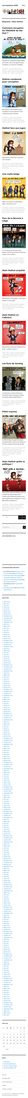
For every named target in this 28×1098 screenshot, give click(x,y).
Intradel (13, 71)
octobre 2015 (7, 864)
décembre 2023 (8, 665)
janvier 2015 (7, 882)
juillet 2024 (7, 650)
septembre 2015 (8, 866)
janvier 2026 (7, 614)
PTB (17, 452)
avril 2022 (6, 705)
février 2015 (7, 880)
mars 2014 (6, 901)
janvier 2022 (7, 711)
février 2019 (7, 783)
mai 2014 (6, 897)
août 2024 (6, 648)
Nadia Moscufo (5, 452)
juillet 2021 (7, 724)
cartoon (21, 70)
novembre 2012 (8, 933)
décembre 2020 (8, 738)
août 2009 (6, 1011)
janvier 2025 (7, 638)
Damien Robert (5, 450)
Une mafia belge (10, 174)
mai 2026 (6, 606)
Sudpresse (9, 118)
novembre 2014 (8, 886)
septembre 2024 (8, 646)
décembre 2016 (8, 836)
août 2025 (6, 624)
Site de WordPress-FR (10, 1068)
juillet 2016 (7, 846)
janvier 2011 (7, 976)
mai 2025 (6, 630)
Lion (24, 402)
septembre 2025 (8, 622)
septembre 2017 (8, 817)
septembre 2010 (8, 984)
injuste (10, 355)
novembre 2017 (8, 813)
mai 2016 (6, 850)
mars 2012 (6, 947)
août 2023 (6, 673)
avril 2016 (6, 852)
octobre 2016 (7, 840)
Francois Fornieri (14, 261)
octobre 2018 (7, 791)
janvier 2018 (7, 809)
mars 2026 (7, 610)
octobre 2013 (7, 911)
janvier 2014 (7, 905)
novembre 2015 (8, 862)
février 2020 (7, 758)
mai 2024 (6, 654)
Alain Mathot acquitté (13, 270)
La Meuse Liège (13, 68)
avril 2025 (6, 632)
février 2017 (7, 831)
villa (8, 73)
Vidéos (4, 1085)
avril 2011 (6, 970)
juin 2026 (6, 603)
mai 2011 (6, 968)
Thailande (4, 73)
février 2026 (7, 612)
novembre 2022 (8, 691)
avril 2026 (6, 608)
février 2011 (7, 974)
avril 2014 (6, 899)
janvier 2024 (7, 663)
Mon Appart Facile (9, 587)
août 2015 (6, 868)
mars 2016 (6, 854)
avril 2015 (6, 876)
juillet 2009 (7, 1013)
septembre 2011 (8, 960)
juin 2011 (6, 966)
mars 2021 (6, 732)
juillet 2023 (7, 675)
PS (11, 121)
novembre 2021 (8, 715)
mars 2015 (6, 878)
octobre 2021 (7, 717)
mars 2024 (7, 658)
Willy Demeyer (11, 453)
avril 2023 (6, 681)
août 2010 (6, 986)
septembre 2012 (8, 937)
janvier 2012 (7, 952)
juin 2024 (6, 652)
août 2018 (6, 795)
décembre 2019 (8, 762)
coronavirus (20, 259)
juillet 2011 (7, 964)
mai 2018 (6, 801)
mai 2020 (6, 752)
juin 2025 (6, 628)
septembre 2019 (8, 768)
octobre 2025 (7, 620)
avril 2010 (6, 994)
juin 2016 (6, 848)
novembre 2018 (8, 789)
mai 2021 (6, 728)
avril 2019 (6, 779)
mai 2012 (6, 943)
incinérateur (8, 307)
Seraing (22, 71)
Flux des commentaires (10, 1066)
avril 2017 (6, 827)
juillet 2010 (7, 988)
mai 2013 (6, 921)
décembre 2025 (8, 616)
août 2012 (6, 939)
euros (11, 507)
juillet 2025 (7, 626)
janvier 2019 (7, 785)
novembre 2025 (8, 618)
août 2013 (6, 915)
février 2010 (7, 998)
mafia (17, 210)
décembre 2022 (8, 689)
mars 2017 (6, 829)
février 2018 (7, 807)
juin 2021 (6, 726)
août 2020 (6, 746)
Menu (23, 5)
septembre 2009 (8, 1009)
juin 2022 (6, 701)
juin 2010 (6, 990)
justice (7, 166)
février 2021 (7, 734)
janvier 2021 (7, 736)
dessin (9, 71)
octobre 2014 (7, 888)
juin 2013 (6, 919)
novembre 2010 (8, 980)
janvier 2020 (7, 760)
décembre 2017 (8, 811)
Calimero (14, 349)
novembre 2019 (8, 764)
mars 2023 (7, 683)
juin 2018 (6, 799)
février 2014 (7, 903)
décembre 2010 (8, 978)
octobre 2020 (7, 742)
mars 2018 (6, 805)
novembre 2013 (8, 909)
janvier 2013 (7, 929)
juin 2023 (6, 677)
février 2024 (7, 660)
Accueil (4, 1074)
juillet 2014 (7, 893)
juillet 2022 (7, 699)
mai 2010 (6, 992)
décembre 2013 (8, 907)
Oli (15, 71)
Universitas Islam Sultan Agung (13, 575)
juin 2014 (6, 895)
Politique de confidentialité (18, 1093)
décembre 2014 (8, 884)
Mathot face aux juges (14, 128)
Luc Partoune (12, 210)
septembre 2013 (8, 913)
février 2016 (7, 856)
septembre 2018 (8, 793)
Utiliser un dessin (7, 1089)
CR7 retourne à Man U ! (10, 581)
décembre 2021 (8, 713)
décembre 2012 (8, 931)
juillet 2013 (7, 917)
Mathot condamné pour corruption (11, 80)
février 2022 (7, 709)
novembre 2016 (8, 838)
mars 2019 (6, 781)
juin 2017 (6, 823)
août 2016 (6, 844)
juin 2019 (6, 774)
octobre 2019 (7, 766)
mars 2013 (6, 925)
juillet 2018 (7, 797)
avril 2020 (6, 754)
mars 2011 (6, 972)
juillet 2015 (7, 870)
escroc (7, 355)
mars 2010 (6, 996)
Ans (21, 118)
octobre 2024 (7, 644)
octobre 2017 (7, 815)
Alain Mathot (11, 70)
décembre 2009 (8, 1002)
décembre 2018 (8, 787)
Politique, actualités (14, 207)
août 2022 (6, 697)
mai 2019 (6, 777)
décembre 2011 (8, 954)
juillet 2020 (7, 748)
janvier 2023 (7, 687)
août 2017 (6, 819)
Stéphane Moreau (6, 212)
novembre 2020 (8, 740)
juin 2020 (6, 750)
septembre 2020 (8, 744)
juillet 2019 (7, 772)
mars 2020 (7, 756)
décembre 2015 (8, 860)
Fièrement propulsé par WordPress (10, 1095)
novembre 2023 (8, 667)
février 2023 (7, 685)
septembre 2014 (8, 890)
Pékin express (9, 411)
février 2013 (7, 927)
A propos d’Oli (6, 1078)
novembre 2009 (8, 1004)
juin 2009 (6, 1015)
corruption (4, 71)
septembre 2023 (8, 671)
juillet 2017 (7, 821)
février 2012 (7, 950)
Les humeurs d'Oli (10, 5)
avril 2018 (6, 803)
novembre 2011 (8, 956)
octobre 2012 (7, 935)
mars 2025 (7, 634)
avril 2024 (6, 656)
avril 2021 (6, 730)
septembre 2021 (8, 720)
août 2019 (6, 770)
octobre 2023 (7, 669)
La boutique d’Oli (7, 1082)
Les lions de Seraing (12, 363)
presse (18, 71)
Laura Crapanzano (17, 507)
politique (4, 508)
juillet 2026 (7, 601)
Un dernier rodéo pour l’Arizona (13, 577)
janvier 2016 (7, 858)
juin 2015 (6, 872)
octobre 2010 (7, 982)
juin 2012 (6, 941)
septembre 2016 (8, 842)
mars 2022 (7, 707)
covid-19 (4, 261)
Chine (20, 449)
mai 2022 (6, 703)
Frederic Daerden (17, 450)
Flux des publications (10, 1064)
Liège (3, 121)
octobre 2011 (7, 958)
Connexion (7, 1062)
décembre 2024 (8, 640)
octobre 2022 (7, 693)
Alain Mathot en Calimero (10, 316)
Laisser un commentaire (16, 73)
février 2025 (7, 636)
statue (12, 404)
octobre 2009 (7, 1006)
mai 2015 (6, 874)
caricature (17, 70)
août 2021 (6, 722)
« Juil (6, 1049)
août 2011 (6, 962)
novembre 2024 (8, 642)
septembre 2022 (8, 695)
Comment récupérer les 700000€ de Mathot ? (13, 30)
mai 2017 (6, 825)
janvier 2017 (7, 833)
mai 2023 (6, 679)
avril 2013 (6, 923)
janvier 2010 (7, 1000)
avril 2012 (6, 945)
